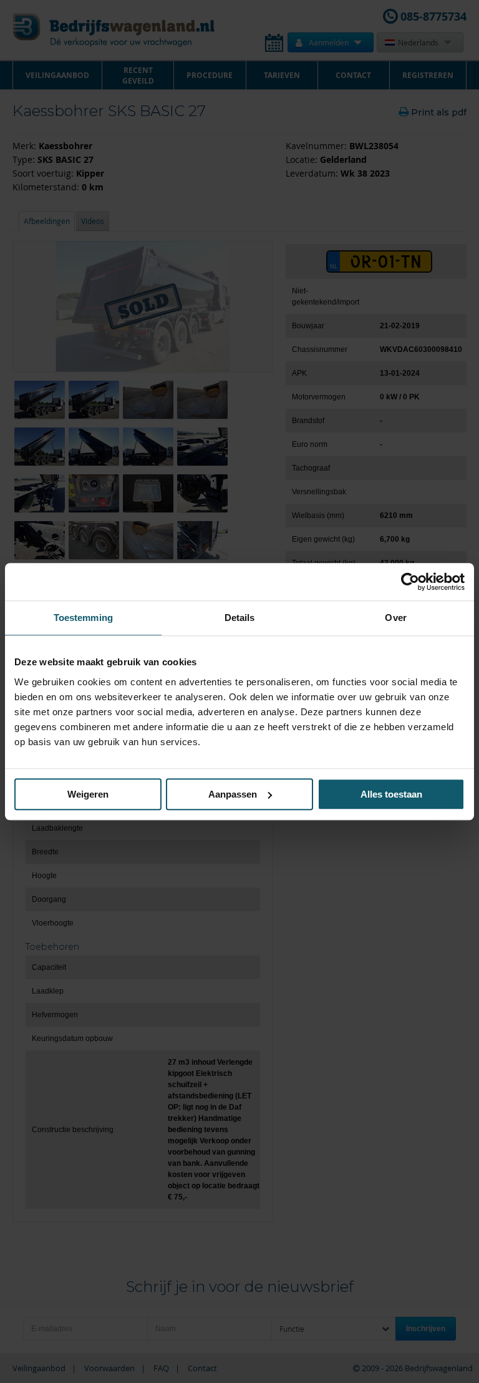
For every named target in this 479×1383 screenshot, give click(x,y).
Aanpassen (232, 794)
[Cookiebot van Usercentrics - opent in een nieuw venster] (410, 581)
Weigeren (88, 794)
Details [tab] (240, 617)
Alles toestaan (391, 794)
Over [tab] (395, 617)
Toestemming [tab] (83, 617)
